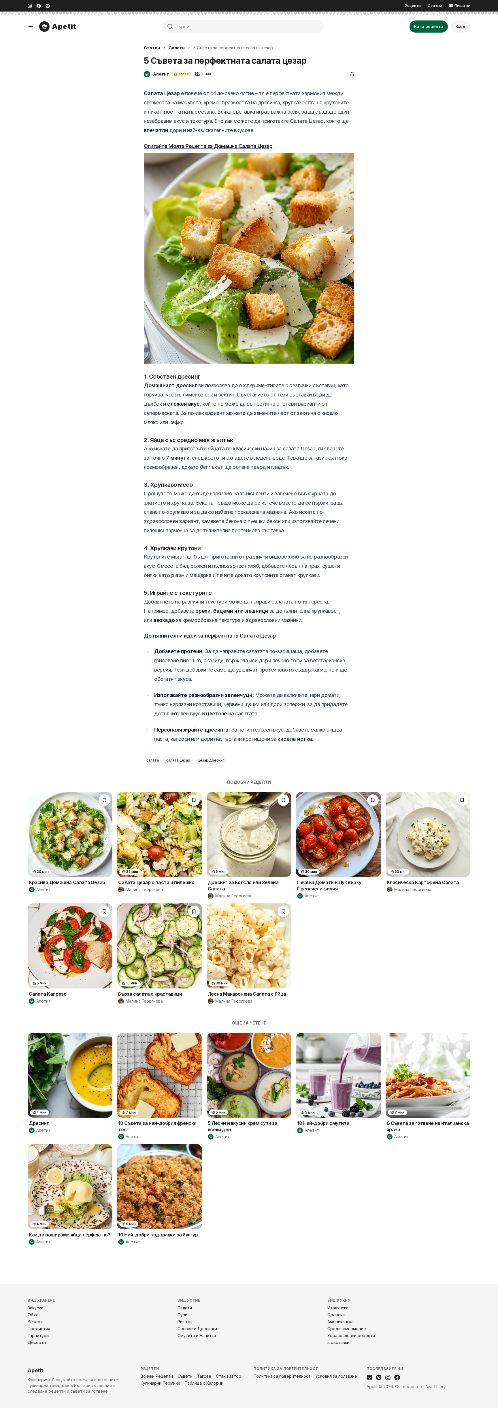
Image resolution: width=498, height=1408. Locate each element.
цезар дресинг (211, 760)
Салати (177, 47)
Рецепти (413, 5)
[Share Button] (352, 74)
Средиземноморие (346, 1328)
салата (152, 760)
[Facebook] (39, 6)
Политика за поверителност (282, 1376)
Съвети (185, 1376)
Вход (460, 26)
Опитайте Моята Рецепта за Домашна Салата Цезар (208, 146)
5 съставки (338, 1342)
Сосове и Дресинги (197, 1328)
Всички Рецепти (157, 1376)
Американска (340, 1321)
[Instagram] (30, 6)
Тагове (204, 1376)
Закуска (35, 1307)
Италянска (337, 1307)
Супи (182, 1314)
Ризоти (185, 1321)
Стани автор (228, 1376)
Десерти (37, 1342)
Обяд (33, 1314)
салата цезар (178, 760)
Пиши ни (462, 5)
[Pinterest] (48, 6)
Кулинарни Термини (160, 1383)
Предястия (39, 1328)
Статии (435, 5)
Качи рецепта (428, 26)
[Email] (369, 1377)
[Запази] (104, 800)
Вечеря (35, 1321)
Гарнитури (38, 1335)
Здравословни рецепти (351, 1335)
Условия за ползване (336, 1376)
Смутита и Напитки (197, 1335)
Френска (336, 1314)
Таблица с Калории (204, 1383)
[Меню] (30, 26)
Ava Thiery (435, 1386)
